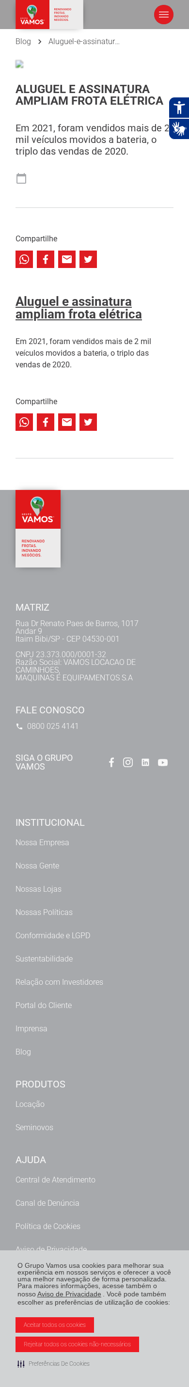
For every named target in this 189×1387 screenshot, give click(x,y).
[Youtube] (163, 762)
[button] (54, 1363)
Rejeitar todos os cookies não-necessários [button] (77, 1344)
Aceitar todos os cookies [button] (55, 1325)
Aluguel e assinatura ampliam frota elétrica (79, 307)
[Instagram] (128, 762)
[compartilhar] (24, 259)
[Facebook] (110, 762)
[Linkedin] (145, 762)
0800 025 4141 (53, 726)
